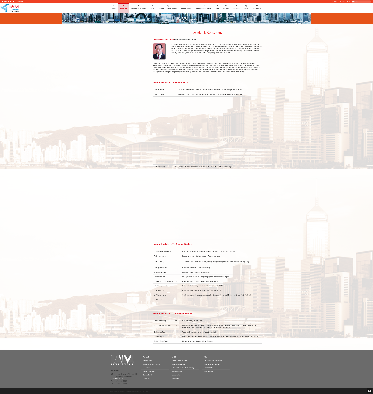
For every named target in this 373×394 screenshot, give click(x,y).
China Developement (204, 8)
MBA (217, 8)
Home (114, 8)
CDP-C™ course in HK (180, 360)
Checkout (335, 1)
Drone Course (186, 8)
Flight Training (177, 371)
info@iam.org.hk (19, 1)
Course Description (179, 364)
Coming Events (147, 375)
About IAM (123, 8)
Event (246, 8)
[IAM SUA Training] (9, 8)
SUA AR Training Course (168, 8)
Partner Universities (149, 371)
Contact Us (256, 8)
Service (226, 8)
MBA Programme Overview (212, 364)
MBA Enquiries (208, 371)
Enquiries (176, 378)
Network (236, 8)
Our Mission (146, 368)
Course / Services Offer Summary (183, 368)
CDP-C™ (152, 8)
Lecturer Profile (208, 368)
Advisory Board (147, 360)
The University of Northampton (213, 360)
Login (343, 1)
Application (176, 375)
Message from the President (151, 364)
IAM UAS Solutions (138, 8)
